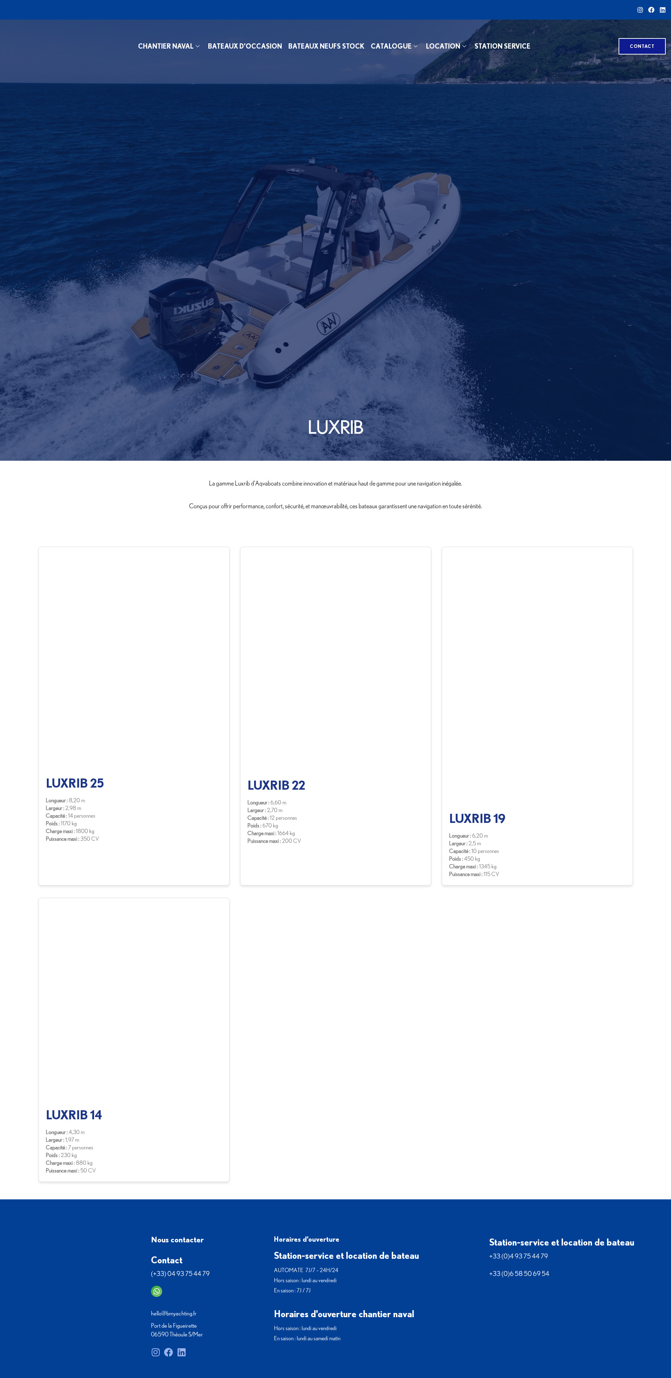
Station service (503, 46)
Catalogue (391, 46)
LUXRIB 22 (276, 785)
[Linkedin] (662, 10)
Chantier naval (166, 46)
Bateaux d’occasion (245, 46)
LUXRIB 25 (75, 783)
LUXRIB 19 (477, 818)
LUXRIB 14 (74, 1115)
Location (443, 46)
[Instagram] (640, 10)
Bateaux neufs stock (326, 46)
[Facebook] (651, 10)
